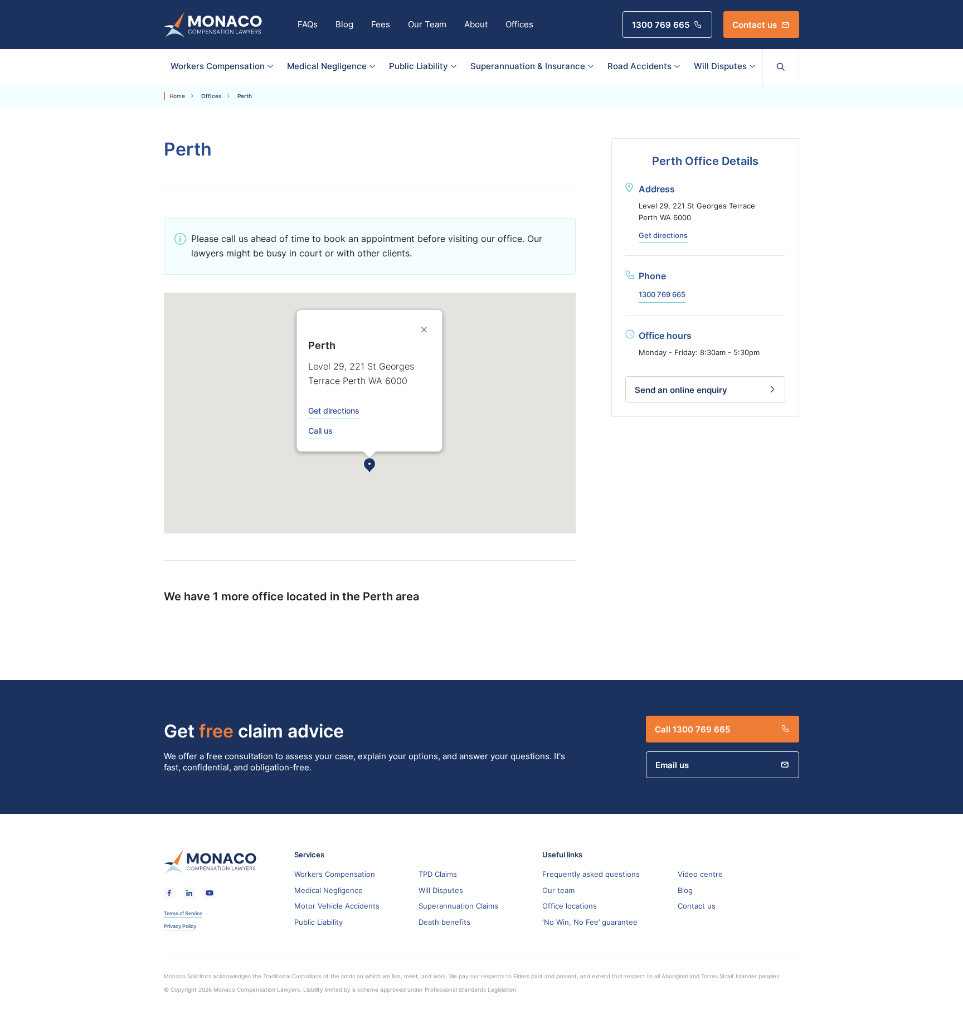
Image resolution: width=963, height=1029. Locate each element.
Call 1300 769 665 (692, 729)
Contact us (754, 24)
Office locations (569, 906)
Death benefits (444, 922)
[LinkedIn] (189, 893)
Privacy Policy (180, 926)
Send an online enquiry (681, 390)
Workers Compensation (218, 66)
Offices (519, 24)
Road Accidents (639, 66)
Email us (672, 765)
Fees (380, 24)
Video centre (700, 874)
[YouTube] (209, 893)
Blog (344, 24)
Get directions (333, 411)
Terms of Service (183, 913)
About (476, 24)
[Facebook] (169, 893)
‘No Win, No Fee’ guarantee (590, 922)
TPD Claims (438, 874)
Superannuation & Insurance (527, 66)
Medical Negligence (327, 66)
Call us (320, 431)
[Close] (425, 329)
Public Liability (418, 66)
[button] (369, 466)
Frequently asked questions (591, 874)
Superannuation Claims (458, 906)
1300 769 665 (660, 24)
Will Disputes (720, 66)
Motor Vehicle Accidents (337, 906)
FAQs (308, 24)
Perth (244, 96)
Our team (558, 890)
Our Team (427, 24)
